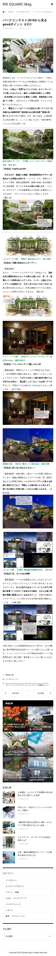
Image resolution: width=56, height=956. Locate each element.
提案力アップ (44, 685)
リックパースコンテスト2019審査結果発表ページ (28, 653)
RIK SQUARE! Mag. (17, 4)
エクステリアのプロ (12, 683)
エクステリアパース (28, 683)
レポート (9, 910)
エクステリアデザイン (15, 886)
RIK (12, 675)
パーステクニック (22, 28)
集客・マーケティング (15, 916)
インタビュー (11, 880)
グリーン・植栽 (12, 892)
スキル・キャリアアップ (16, 898)
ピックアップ (33, 685)
